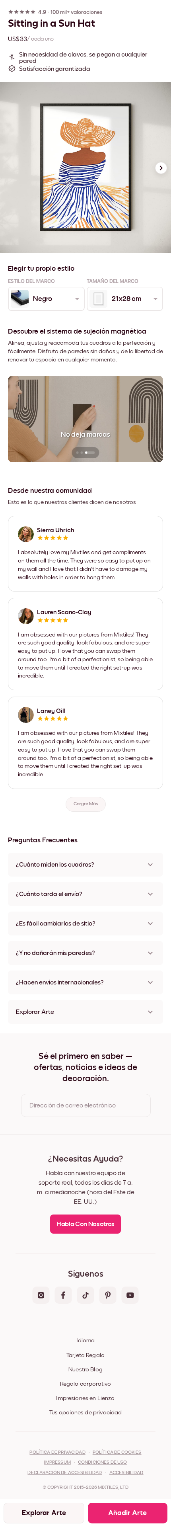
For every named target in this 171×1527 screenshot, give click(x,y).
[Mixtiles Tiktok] (85, 1296)
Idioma (85, 1340)
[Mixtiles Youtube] (130, 1296)
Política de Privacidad (57, 1452)
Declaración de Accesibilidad (64, 1472)
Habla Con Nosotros (85, 1224)
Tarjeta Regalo (85, 1355)
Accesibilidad (126, 1472)
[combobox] (46, 299)
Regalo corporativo (85, 1384)
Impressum (57, 1462)
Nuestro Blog (85, 1370)
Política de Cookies (117, 1452)
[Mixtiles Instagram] (41, 1296)
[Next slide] (161, 168)
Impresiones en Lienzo (85, 1398)
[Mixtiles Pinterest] (108, 1296)
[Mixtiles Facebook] (63, 1296)
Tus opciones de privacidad (85, 1413)
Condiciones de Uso (102, 1462)
